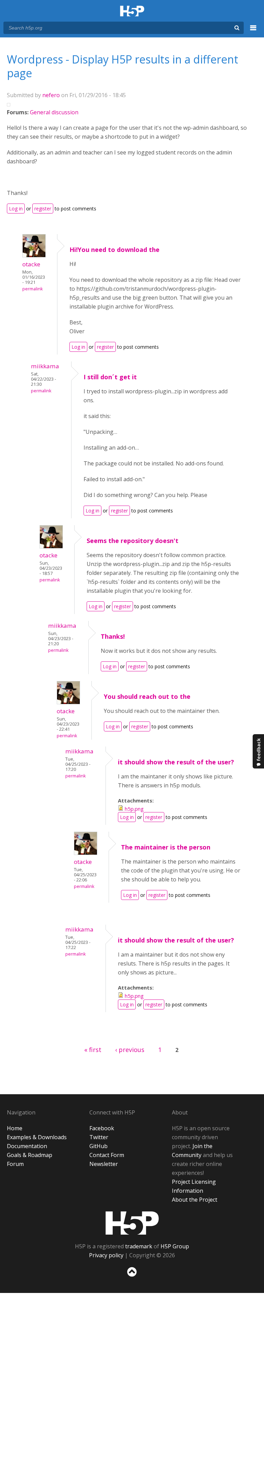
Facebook (101, 1128)
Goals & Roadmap (29, 1155)
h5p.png (134, 808)
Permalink (32, 289)
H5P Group (175, 1246)
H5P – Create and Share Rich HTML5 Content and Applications (132, 11)
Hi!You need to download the (114, 249)
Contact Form (106, 1155)
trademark (138, 1246)
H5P (132, 1223)
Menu (253, 31)
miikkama (45, 366)
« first (92, 1049)
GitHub (98, 1146)
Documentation (27, 1146)
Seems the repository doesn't (132, 540)
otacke (31, 264)
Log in (16, 208)
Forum (15, 1164)
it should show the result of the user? (176, 762)
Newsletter (103, 1164)
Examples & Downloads (37, 1137)
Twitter (98, 1137)
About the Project (194, 1199)
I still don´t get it (110, 377)
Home (14, 1128)
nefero (51, 95)
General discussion (54, 112)
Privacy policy (106, 1255)
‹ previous (129, 1049)
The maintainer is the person (165, 847)
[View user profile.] (34, 255)
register (42, 208)
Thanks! (113, 636)
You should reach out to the (147, 696)
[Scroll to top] (132, 1278)
